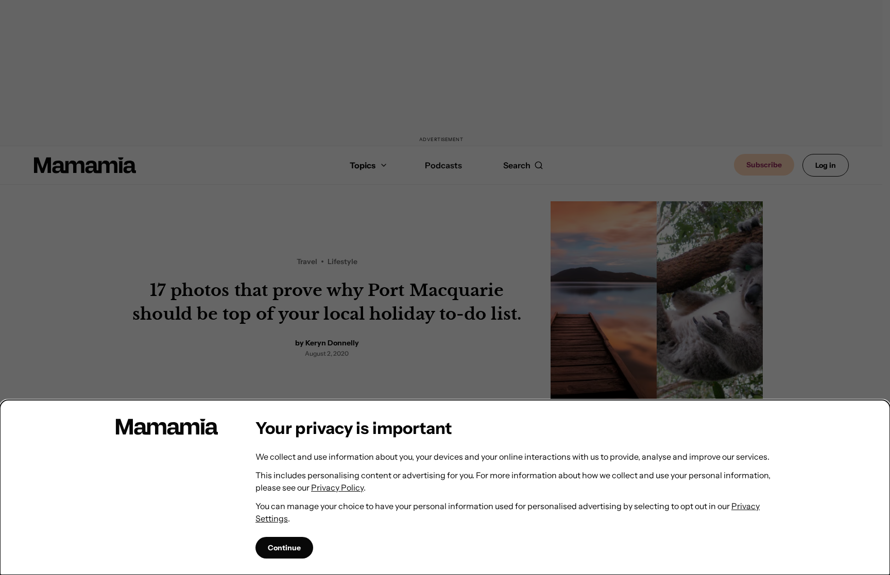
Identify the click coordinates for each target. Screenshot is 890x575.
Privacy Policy (337, 487)
